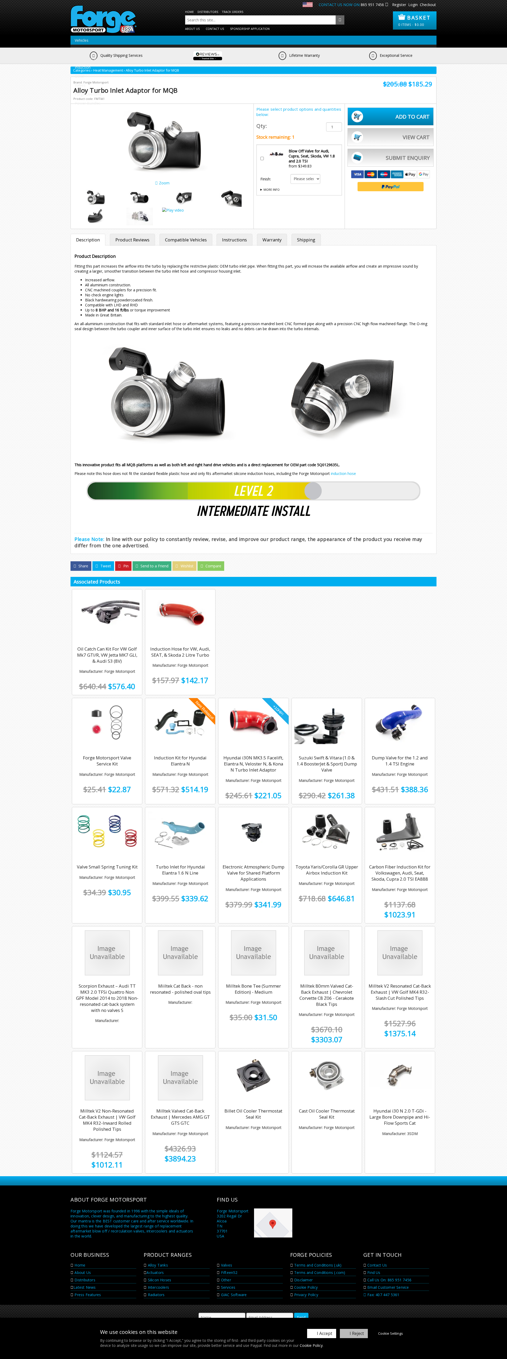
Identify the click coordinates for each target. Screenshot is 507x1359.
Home (189, 12)
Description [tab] (88, 240)
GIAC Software (233, 1294)
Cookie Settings (390, 1333)
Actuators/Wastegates (94, 49)
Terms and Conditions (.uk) (317, 1265)
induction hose (344, 473)
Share (82, 565)
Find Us (373, 1272)
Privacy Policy (305, 1294)
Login (413, 4)
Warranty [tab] (271, 240)
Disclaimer (303, 1279)
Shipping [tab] (306, 240)
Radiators (156, 1294)
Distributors (208, 12)
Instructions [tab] (234, 240)
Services (228, 1287)
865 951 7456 (372, 4)
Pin (125, 565)
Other (79, 76)
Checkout (428, 4)
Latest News (84, 1287)
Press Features (87, 1294)
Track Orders (232, 12)
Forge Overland (88, 94)
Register (399, 4)
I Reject (357, 1333)
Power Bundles (88, 103)
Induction (83, 67)
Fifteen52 (229, 1272)
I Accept (324, 1333)
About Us (192, 29)
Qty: (261, 125)
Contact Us (215, 29)
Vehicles (81, 40)
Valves (80, 85)
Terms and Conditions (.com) (319, 1272)
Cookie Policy (311, 1345)
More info (272, 190)
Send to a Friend (153, 565)
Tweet (105, 565)
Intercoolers (158, 1287)
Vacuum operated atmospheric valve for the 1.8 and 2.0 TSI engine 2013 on (298, 191)
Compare (212, 565)
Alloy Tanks (157, 1265)
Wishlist (187, 565)
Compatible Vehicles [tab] (186, 240)
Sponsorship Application (250, 29)
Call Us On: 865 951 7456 (388, 1279)
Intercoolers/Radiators (94, 58)
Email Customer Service (387, 1287)
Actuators (155, 1272)
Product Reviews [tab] (132, 240)
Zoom (164, 182)
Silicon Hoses (159, 1279)
